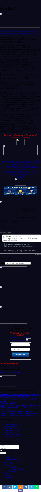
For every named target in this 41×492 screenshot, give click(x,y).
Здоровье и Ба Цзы (12, 430)
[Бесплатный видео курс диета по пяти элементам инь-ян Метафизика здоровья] (13, 323)
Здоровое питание (12, 434)
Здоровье (12, 471)
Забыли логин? (10, 457)
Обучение (8, 465)
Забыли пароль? (11, 459)
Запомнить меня (8, 451)
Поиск (2, 263)
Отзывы (8, 475)
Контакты (8, 477)
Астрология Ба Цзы (16, 469)
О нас (7, 473)
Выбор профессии (12, 428)
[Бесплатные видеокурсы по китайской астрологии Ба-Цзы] (13, 303)
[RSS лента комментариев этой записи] (13, 232)
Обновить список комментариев (16, 244)
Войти (3, 453)
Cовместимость (11, 424)
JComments (38, 254)
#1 (4, 236)
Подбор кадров (10, 426)
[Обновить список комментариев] (15, 232)
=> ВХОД (8, 479)
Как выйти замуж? (12, 437)
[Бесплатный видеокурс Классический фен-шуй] (13, 283)
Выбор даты (9, 432)
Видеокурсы (9, 463)
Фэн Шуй (13, 467)
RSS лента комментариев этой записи (18, 246)
